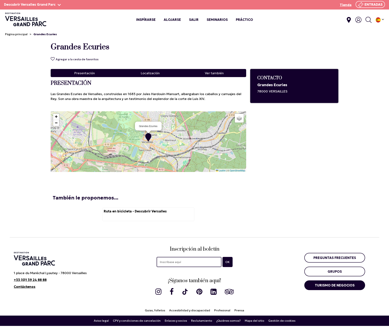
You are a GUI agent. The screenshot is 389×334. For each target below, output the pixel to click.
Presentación (84, 73)
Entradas (373, 4)
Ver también (214, 73)
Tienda (346, 5)
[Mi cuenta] (358, 20)
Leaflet (221, 170)
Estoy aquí (348, 19)
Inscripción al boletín (194, 249)
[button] (148, 137)
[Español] (380, 19)
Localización (150, 73)
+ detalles (148, 214)
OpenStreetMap (237, 170)
